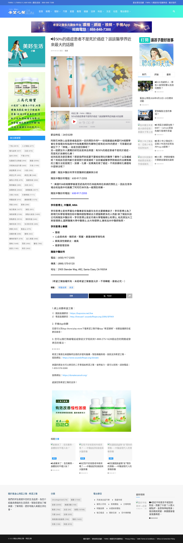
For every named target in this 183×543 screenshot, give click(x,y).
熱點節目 (15, 219)
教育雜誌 (15, 185)
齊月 (26, 248)
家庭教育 (15, 170)
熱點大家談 (33, 214)
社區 (115, 11)
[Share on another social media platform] (129, 296)
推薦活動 (71, 505)
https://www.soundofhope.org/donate (81, 357)
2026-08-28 (55, 470)
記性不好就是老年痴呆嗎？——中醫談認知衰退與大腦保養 (91, 466)
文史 (108, 11)
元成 (29, 151)
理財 (56, 11)
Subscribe (83, 127)
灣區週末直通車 (60, 519)
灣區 (30, 209)
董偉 (29, 234)
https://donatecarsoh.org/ (75, 375)
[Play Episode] (74, 121)
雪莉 (26, 243)
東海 (25, 205)
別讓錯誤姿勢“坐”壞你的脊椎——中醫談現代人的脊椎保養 (120, 466)
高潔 (71, 287)
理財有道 (31, 219)
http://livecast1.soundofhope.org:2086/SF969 (92, 316)
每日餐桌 (15, 209)
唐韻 (34, 161)
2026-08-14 (84, 473)
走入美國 (32, 239)
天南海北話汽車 (17, 165)
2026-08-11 (112, 473)
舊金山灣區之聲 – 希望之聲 (22, 539)
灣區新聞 (15, 214)
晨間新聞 (31, 200)
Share (92, 127)
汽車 (65, 11)
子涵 (34, 165)
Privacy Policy (130, 539)
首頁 (41, 11)
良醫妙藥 (15, 234)
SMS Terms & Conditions (146, 539)
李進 (13, 205)
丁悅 (14, 146)
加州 (13, 156)
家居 (72, 11)
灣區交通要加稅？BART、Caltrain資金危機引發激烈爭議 (164, 128)
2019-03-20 (55, 51)
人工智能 (28, 146)
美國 (13, 229)
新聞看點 (32, 190)
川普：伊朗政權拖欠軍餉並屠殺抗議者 (164, 158)
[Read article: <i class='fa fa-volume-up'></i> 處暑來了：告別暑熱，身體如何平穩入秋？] (63, 452)
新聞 (48, 11)
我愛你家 (32, 180)
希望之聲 (30, 175)
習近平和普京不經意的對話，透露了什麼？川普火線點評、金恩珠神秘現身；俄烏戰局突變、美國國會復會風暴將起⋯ (162, 508)
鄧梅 (14, 243)
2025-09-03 (154, 518)
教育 (79, 11)
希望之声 (15, 175)
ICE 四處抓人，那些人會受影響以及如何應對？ (164, 85)
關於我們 (172, 3)
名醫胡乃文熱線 (17, 161)
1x (88, 123)
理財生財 (15, 224)
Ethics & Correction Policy (166, 539)
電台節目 (124, 11)
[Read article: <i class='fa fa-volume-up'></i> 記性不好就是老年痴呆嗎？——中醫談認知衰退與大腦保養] (91, 452)
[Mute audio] (80, 123)
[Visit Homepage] (21, 11)
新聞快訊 (15, 190)
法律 (93, 11)
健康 (86, 11)
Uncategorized (60, 500)
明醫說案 (62, 287)
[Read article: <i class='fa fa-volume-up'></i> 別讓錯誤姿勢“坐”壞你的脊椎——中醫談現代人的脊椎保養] (120, 452)
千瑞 (25, 156)
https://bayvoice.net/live (81, 313)
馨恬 (38, 243)
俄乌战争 (15, 151)
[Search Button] (174, 11)
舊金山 (26, 229)
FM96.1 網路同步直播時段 (156, 3)
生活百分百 (31, 224)
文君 (29, 185)
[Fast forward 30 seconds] (93, 122)
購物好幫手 (16, 239)
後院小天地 (16, 180)
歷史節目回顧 (138, 3)
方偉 (14, 195)
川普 (29, 170)
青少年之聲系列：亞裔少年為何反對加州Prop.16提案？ (164, 144)
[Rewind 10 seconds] (84, 122)
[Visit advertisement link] (91, 28)
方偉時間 (28, 195)
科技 (100, 11)
